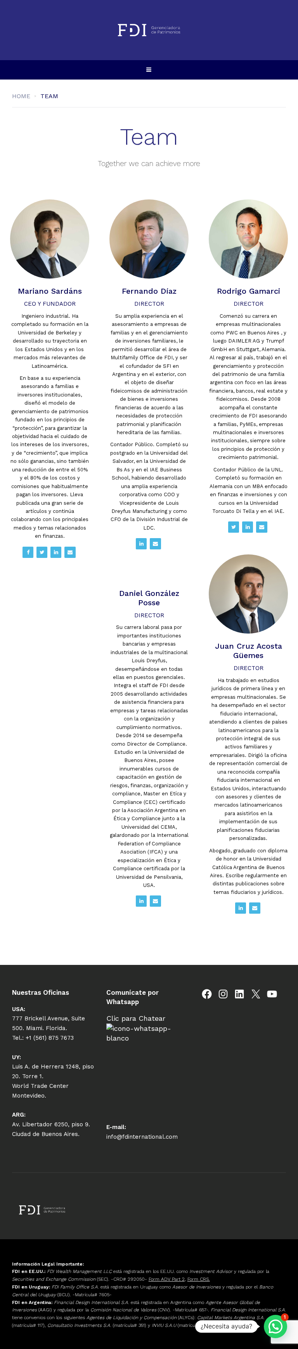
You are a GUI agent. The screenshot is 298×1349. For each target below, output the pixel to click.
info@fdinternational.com (142, 1136)
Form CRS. (198, 1279)
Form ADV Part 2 (167, 1279)
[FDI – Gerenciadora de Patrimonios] (149, 30)
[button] (275, 1326)
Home (21, 96)
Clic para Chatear (135, 1018)
